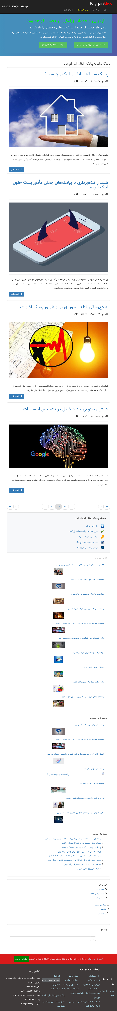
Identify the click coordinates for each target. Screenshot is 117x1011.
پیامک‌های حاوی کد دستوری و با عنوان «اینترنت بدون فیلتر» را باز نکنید (79, 623)
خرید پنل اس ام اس (95, 959)
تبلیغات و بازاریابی (100, 905)
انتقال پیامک (55, 984)
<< (10, 506)
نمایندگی (56, 976)
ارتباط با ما (68, 10)
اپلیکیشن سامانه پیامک (90, 984)
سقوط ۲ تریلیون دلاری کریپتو (94, 667)
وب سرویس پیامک (70, 984)
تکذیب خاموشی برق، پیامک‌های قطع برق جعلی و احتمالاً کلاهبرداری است (78, 812)
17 (71, 506)
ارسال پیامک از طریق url (89, 547)
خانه (105, 10)
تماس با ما (55, 989)
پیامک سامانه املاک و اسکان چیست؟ (76, 74)
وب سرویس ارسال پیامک (88, 542)
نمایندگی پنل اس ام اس (89, 537)
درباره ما (95, 10)
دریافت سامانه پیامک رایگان (53, 44)
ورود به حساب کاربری (50, 980)
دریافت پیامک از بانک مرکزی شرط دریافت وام (88, 652)
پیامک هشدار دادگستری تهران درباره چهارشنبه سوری (85, 608)
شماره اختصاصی (71, 980)
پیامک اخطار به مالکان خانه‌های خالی (91, 783)
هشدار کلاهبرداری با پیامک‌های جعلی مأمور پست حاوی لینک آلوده (60, 185)
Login (25, 6)
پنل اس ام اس (93, 526)
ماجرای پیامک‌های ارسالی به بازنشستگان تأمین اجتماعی (85, 798)
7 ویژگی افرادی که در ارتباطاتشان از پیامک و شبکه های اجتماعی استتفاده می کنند (76, 754)
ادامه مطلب (16, 169)
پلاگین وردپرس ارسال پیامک (53, 995)
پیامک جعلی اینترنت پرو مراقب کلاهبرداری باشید (87, 579)
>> (107, 506)
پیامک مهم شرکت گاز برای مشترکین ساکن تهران (87, 594)
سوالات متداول (94, 989)
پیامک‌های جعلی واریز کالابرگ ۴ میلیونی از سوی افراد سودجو (83, 696)
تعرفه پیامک (73, 976)
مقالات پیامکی (99, 889)
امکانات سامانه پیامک (69, 989)
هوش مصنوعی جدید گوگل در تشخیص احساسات (65, 409)
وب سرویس (102, 913)
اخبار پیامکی (100, 898)
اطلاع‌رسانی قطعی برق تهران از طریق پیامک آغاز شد (63, 306)
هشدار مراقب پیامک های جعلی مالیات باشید (88, 681)
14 (52, 506)
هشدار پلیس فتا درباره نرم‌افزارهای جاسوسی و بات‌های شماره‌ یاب (81, 638)
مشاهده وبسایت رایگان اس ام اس (91, 44)
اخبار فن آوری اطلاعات (96, 893)
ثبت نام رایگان (82, 10)
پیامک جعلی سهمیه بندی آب (94, 768)
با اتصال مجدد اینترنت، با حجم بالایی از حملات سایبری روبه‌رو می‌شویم (79, 564)
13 (45, 506)
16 (65, 506)
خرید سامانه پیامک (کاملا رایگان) (85, 531)
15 (58, 506)
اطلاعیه (103, 909)
